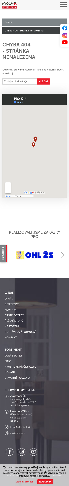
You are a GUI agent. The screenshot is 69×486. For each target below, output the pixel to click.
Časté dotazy (14, 315)
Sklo (8, 361)
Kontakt (11, 337)
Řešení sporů (14, 320)
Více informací (24, 481)
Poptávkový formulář (20, 332)
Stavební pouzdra (17, 377)
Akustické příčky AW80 (20, 366)
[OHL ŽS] (34, 255)
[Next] (62, 255)
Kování (10, 372)
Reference (12, 304)
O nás (9, 298)
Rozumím (45, 481)
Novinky (11, 309)
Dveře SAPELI (13, 355)
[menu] (63, 5)
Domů (8, 22)
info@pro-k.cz (17, 433)
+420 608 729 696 (20, 427)
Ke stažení (12, 326)
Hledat (43, 81)
